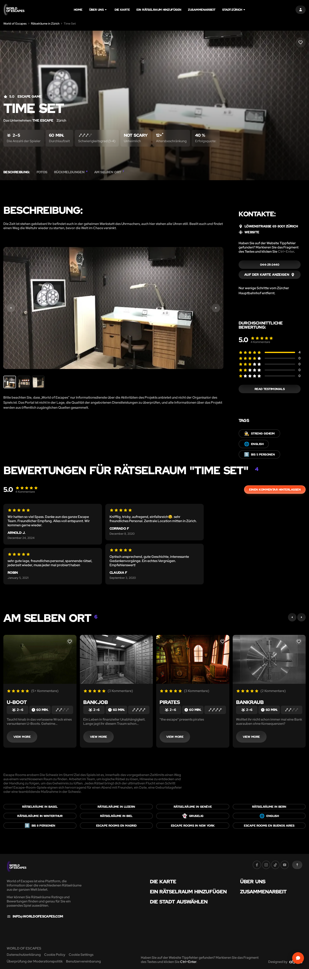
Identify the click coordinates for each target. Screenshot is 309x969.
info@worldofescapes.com (38, 916)
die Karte (122, 9)
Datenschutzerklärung (24, 954)
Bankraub (250, 702)
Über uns (96, 10)
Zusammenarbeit (201, 9)
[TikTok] (275, 865)
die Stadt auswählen (179, 901)
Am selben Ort (109, 172)
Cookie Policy (54, 954)
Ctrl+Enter (286, 251)
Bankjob (95, 702)
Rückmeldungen (70, 172)
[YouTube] (284, 865)
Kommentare (260, 342)
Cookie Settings (81, 954)
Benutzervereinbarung (83, 961)
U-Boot (17, 702)
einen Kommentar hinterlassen (275, 489)
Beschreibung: (16, 172)
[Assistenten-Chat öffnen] (298, 958)
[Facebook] (257, 865)
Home (78, 9)
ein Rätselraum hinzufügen (158, 9)
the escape (42, 120)
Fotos (42, 172)
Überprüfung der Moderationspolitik (35, 961)
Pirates (170, 702)
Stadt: (232, 10)
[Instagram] (266, 865)
